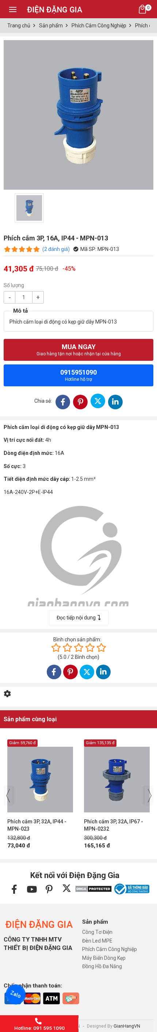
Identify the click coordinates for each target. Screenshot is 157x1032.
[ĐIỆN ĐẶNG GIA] (55, 8)
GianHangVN (127, 1026)
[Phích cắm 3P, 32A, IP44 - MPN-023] (40, 775)
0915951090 (78, 375)
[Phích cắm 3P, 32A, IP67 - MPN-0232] (117, 775)
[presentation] (8, 795)
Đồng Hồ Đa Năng (102, 966)
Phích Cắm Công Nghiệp (109, 949)
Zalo (15, 994)
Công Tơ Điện (97, 932)
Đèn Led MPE (97, 941)
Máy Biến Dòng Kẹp (104, 958)
